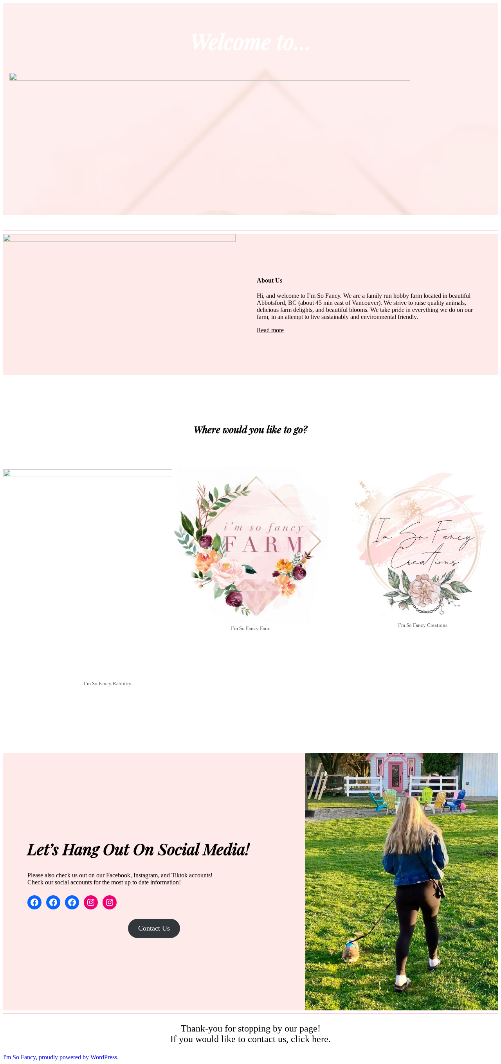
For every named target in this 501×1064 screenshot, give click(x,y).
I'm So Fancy (19, 1057)
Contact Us (154, 928)
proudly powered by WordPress (78, 1057)
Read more (270, 330)
